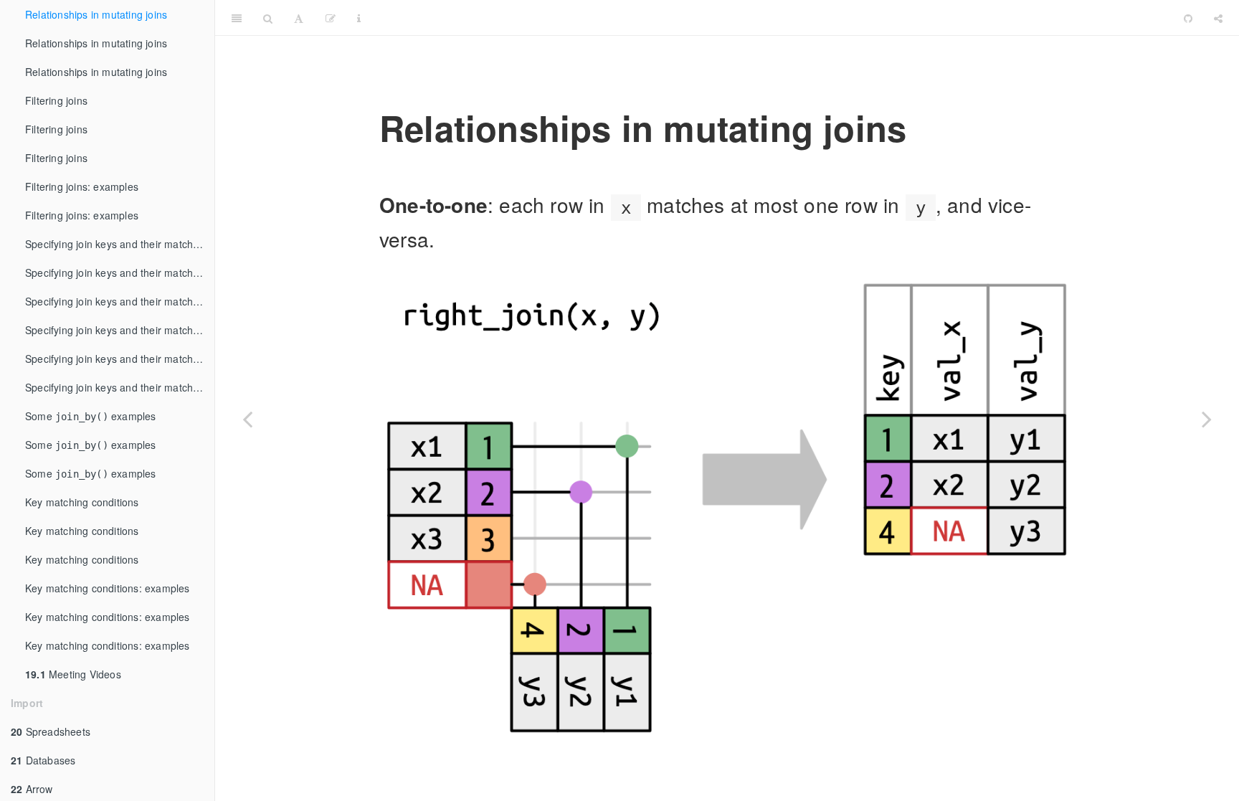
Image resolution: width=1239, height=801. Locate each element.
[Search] (267, 18)
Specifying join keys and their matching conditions (119, 244)
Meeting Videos (73, 674)
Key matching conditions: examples (107, 588)
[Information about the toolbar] (358, 18)
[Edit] (330, 18)
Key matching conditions (82, 502)
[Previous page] (247, 418)
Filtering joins (56, 100)
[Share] (1218, 18)
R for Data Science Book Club (772, 17)
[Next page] (1206, 418)
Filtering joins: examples (81, 186)
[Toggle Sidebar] (236, 18)
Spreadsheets (50, 731)
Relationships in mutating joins (96, 14)
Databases (43, 760)
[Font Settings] (298, 18)
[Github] (1188, 18)
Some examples (90, 416)
